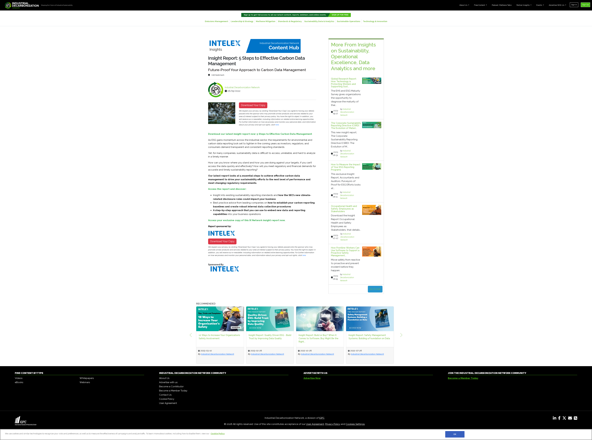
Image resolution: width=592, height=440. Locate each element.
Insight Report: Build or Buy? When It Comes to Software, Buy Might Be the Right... (318, 338)
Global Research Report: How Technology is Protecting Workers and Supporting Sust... (344, 83)
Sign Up (585, 5)
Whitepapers (87, 378)
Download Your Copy (253, 105)
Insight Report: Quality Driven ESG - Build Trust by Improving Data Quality (270, 337)
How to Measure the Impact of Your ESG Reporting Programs (345, 167)
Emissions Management (216, 21)
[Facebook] (560, 418)
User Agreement (168, 403)
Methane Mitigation (265, 21)
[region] (296, 434)
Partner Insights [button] (523, 5)
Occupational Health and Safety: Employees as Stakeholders (344, 209)
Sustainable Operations (348, 21)
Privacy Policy (332, 424)
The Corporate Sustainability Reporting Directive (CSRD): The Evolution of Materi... (346, 126)
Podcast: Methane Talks (502, 5)
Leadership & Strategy (242, 21)
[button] (190, 335)
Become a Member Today (173, 390)
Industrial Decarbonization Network (242, 87)
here (277, 125)
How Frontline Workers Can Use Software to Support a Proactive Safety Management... (345, 252)
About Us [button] (463, 5)
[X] (564, 418)
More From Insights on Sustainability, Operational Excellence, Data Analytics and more (353, 56)
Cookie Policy (166, 399)
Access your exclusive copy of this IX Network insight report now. (246, 220)
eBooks (19, 382)
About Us (164, 378)
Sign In (574, 5)
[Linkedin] (555, 418)
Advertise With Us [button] (557, 5)
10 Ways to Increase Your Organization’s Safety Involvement (219, 337)
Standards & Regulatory (290, 21)
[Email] (570, 418)
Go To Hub (375, 289)
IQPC (322, 418)
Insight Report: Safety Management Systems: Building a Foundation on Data (369, 337)
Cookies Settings (355, 424)
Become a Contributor (171, 386)
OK (454, 434)
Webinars (85, 382)
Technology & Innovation (375, 21)
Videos (18, 378)
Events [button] (539, 5)
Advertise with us (168, 382)
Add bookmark (217, 75)
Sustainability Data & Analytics (319, 21)
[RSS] (575, 418)
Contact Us (165, 394)
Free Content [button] (479, 5)
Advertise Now (312, 378)
